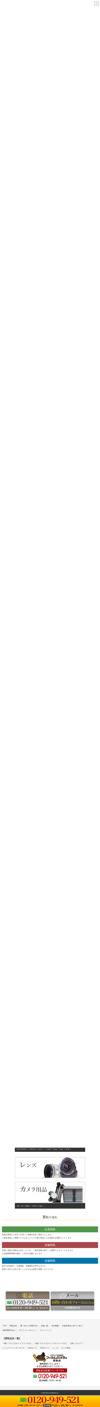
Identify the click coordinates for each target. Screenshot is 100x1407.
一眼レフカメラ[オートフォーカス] (17, 1343)
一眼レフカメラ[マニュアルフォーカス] (50, 1343)
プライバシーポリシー (28, 1330)
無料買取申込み (9, 1330)
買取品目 (13, 1326)
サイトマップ (45, 1330)
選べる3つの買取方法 (29, 1326)
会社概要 (55, 1326)
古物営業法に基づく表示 (72, 1326)
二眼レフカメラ (76, 1343)
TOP (4, 1326)
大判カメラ (32, 1348)
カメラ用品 (65, 1348)
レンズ (55, 1348)
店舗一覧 (44, 1326)
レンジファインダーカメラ (13, 1348)
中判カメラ (44, 1348)
